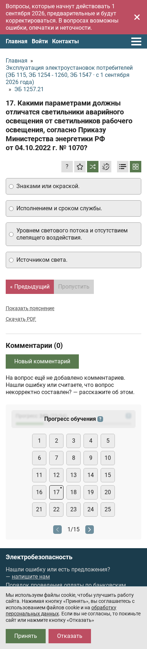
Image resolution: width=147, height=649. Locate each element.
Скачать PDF (21, 319)
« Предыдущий (30, 286)
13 (73, 475)
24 (90, 509)
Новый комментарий (42, 361)
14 (90, 475)
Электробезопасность (39, 557)
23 (73, 509)
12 (56, 475)
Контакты (65, 41)
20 (108, 492)
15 (108, 475)
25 (108, 509)
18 (73, 492)
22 (56, 509)
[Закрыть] (137, 17)
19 (90, 492)
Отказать (69, 636)
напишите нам (31, 576)
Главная (16, 41)
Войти (40, 41)
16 (39, 492)
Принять (25, 636)
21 (39, 509)
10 (108, 457)
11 (39, 475)
